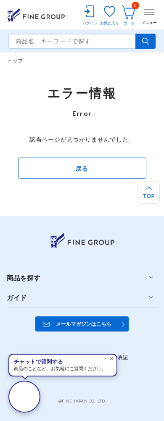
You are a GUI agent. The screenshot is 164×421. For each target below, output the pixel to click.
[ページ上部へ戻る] (149, 193)
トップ (15, 60)
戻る (82, 168)
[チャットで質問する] (24, 397)
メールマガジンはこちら (83, 324)
